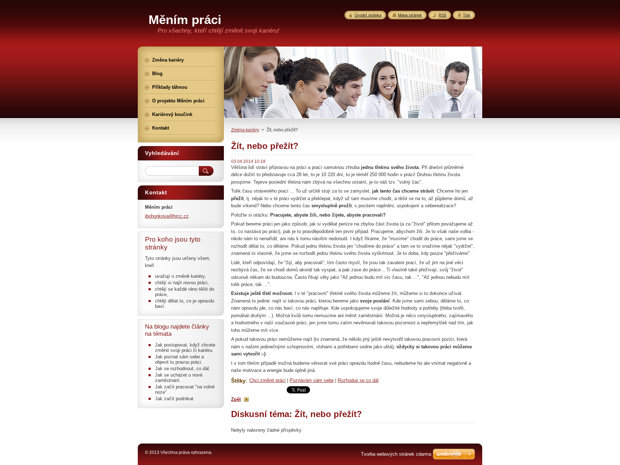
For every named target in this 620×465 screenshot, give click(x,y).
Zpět (236, 399)
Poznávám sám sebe (312, 380)
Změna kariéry (245, 130)
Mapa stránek (410, 15)
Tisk (466, 15)
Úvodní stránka (367, 15)
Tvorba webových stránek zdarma (396, 454)
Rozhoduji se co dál (358, 380)
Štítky (238, 381)
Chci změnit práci (267, 380)
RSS (442, 15)
